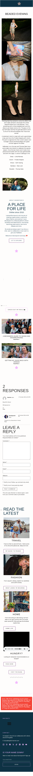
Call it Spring (19, 163)
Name (5, 462)
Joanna (9, 397)
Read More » (16, 339)
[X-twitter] (13, 744)
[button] (19, 3)
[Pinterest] (23, 744)
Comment (6, 441)
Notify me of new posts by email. (13, 485)
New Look (20, 166)
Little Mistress (20, 124)
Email (5, 469)
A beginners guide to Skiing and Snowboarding (16, 337)
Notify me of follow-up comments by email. (16, 482)
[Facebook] (10, 744)
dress (11, 124)
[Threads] (6, 744)
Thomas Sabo (23, 146)
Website (5, 475)
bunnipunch (12, 415)
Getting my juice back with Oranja (16, 361)
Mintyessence (6, 405)
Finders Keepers (18, 138)
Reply (4, 409)
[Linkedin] (19, 744)
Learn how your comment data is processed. (16, 493)
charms (14, 148)
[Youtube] (26, 744)
